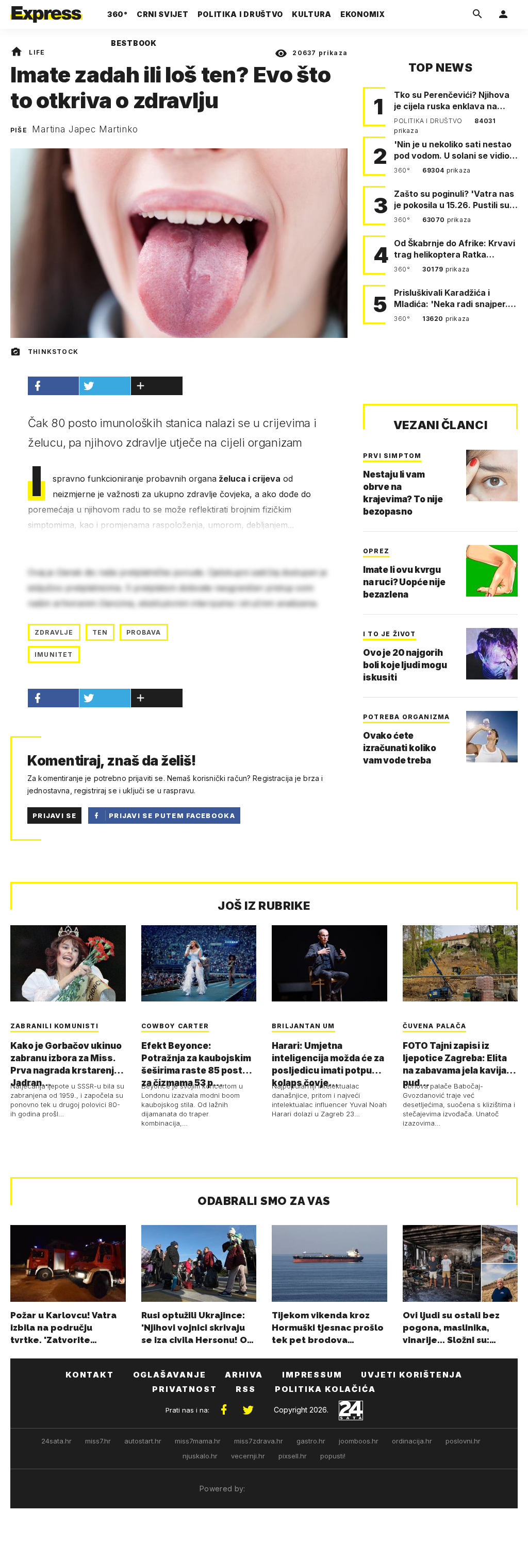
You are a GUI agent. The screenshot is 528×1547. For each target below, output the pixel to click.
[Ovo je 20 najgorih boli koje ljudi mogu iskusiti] (492, 653)
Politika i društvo (429, 121)
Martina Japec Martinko (85, 129)
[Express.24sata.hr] (46, 11)
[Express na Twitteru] (248, 1410)
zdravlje (54, 632)
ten (100, 632)
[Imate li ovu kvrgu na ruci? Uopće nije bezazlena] (492, 571)
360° (403, 170)
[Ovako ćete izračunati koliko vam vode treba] (492, 736)
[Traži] (477, 14)
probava (143, 632)
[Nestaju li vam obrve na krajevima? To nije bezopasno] (492, 475)
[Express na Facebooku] (223, 1410)
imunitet (54, 654)
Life (37, 52)
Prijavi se (54, 815)
